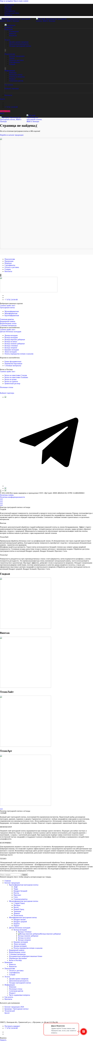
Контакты (8, 271)
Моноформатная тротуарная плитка (23, 917)
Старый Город (19, 903)
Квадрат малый (20, 919)
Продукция (9, 261)
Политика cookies (7, 495)
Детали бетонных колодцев (10, 332)
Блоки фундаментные (13, 361)
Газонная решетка (7, 319)
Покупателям (10, 54)
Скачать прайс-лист (7, 305)
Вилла (16, 907)
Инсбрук (17, 905)
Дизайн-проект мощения (18, 979)
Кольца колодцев (11, 337)
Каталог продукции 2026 (14, 1007)
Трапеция (17, 911)
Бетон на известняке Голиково (16, 377)
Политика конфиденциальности (12, 497)
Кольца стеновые (11, 346)
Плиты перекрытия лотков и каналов (19, 354)
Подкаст (12, 993)
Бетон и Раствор (15, 960)
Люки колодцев (11, 352)
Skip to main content (20, 1)
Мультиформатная (12, 311)
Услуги (7, 40)
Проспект (17, 895)
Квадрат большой (20, 891)
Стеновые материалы (8, 325)
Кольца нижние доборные (15, 344)
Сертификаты (10, 265)
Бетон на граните (11, 381)
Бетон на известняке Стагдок (16, 375)
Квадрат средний (20, 922)
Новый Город (19, 909)
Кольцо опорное (11, 348)
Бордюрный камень (7, 321)
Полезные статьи (6, 387)
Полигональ (18, 915)
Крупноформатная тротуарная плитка (23, 885)
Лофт (16, 887)
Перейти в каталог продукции (12, 135)
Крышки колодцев (12, 350)
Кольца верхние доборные (15, 339)
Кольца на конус (11, 342)
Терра (16, 889)
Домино (17, 913)
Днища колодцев (11, 335)
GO (1, 499)
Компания (8, 29)
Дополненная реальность (18, 981)
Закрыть (3, 1040)
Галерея (8, 269)
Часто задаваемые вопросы (19, 995)
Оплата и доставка (12, 267)
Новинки (8, 263)
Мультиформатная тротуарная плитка (23, 901)
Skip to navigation (6, 1)
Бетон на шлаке (11, 379)
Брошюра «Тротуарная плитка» (17, 1009)
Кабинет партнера (12, 88)
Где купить (9, 85)
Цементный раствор (12, 383)
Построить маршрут (12, 1026)
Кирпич (17, 924)
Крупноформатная (12, 315)
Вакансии (13, 966)
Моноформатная (11, 313)
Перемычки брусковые (13, 363)
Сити (16, 897)
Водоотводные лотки (8, 323)
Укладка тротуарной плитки (20, 983)
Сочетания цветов (16, 991)
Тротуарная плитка (7, 307)
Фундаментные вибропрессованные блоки (25, 956)
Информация (10, 71)
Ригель (16, 893)
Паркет (16, 926)
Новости (12, 964)
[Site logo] (18, 21)
